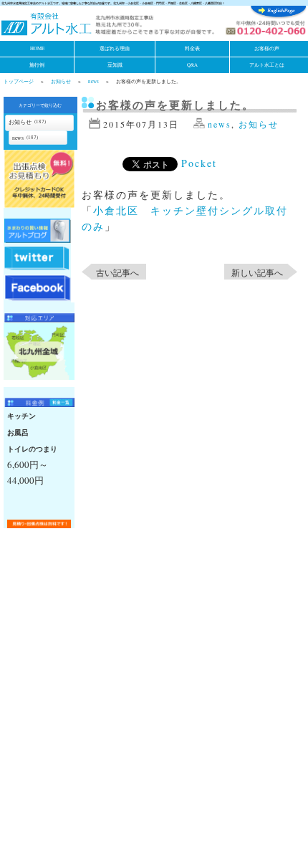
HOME (37, 48)
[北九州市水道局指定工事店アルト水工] (46, 26)
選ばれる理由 (115, 48)
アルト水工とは (266, 65)
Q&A (192, 65)
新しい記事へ (257, 272)
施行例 (36, 65)
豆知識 (114, 65)
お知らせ (61, 81)
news (93, 81)
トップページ (19, 81)
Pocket (199, 163)
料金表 (192, 48)
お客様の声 (266, 48)
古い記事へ (117, 272)
